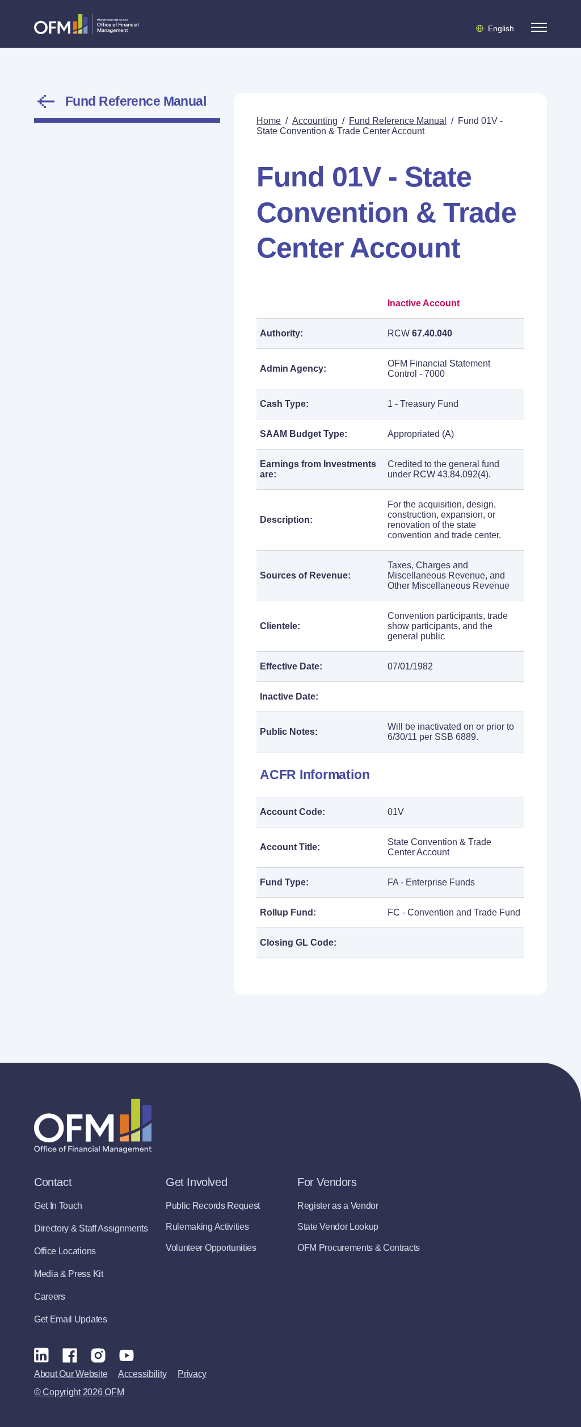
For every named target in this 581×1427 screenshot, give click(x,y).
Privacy (192, 1374)
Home (268, 121)
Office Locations (65, 1251)
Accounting (315, 121)
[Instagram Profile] (98, 1355)
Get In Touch (58, 1205)
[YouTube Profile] (126, 1355)
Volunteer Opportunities (211, 1248)
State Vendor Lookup (337, 1227)
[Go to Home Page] (86, 24)
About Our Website (70, 1374)
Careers (49, 1296)
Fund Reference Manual (135, 101)
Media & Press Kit (68, 1274)
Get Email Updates (70, 1319)
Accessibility (142, 1374)
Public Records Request (213, 1205)
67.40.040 (432, 333)
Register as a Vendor (337, 1205)
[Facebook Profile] (69, 1355)
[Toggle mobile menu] (539, 27)
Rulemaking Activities (207, 1227)
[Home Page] (92, 1126)
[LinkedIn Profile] (41, 1355)
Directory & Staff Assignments (91, 1228)
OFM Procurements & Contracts (358, 1248)
